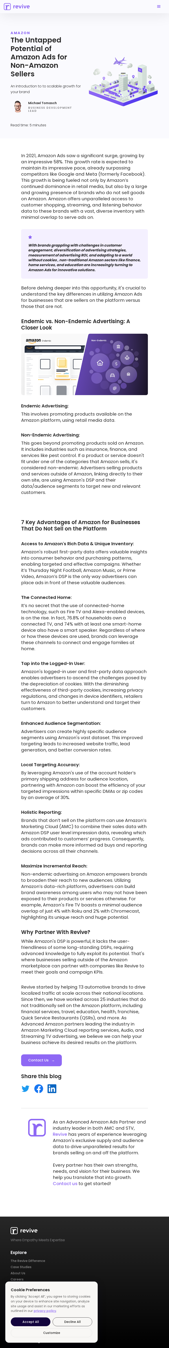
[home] (17, 6)
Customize (51, 1333)
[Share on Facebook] (38, 1088)
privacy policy (45, 1311)
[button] (158, 6)
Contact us (65, 1183)
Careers (17, 1279)
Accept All (30, 1322)
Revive (60, 1134)
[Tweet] (25, 1088)
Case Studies (21, 1267)
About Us (18, 1273)
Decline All (72, 1322)
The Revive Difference (28, 1261)
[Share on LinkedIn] (52, 1088)
